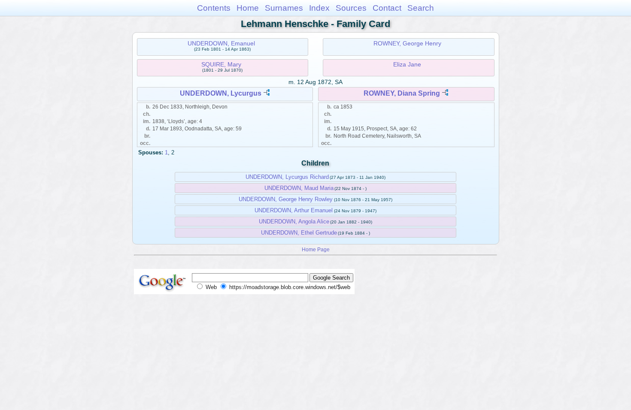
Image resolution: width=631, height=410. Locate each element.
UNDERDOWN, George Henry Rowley (286, 199)
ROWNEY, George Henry (407, 43)
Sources (351, 7)
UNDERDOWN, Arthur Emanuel (294, 210)
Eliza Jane (407, 64)
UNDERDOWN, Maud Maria (299, 188)
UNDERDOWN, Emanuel (221, 43)
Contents (214, 7)
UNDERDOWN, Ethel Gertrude (299, 232)
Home (248, 7)
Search (420, 7)
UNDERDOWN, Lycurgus (220, 93)
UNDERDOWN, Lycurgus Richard (287, 177)
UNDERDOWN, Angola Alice (294, 221)
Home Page (316, 249)
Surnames (284, 7)
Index (319, 7)
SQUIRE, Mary (221, 64)
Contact (387, 7)
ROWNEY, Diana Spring (402, 93)
